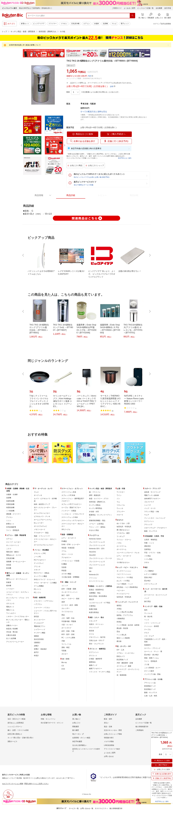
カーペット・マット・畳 (153, 651)
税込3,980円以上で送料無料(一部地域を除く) (35, 8)
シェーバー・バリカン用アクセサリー (45, 612)
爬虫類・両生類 (122, 628)
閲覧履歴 (75, 727)
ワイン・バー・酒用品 (97, 527)
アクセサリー (66, 557)
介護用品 (92, 606)
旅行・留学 (65, 595)
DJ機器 (64, 564)
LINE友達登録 (109, 745)
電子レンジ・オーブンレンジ (16, 579)
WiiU (91, 568)
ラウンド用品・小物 (151, 512)
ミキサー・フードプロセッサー (17, 616)
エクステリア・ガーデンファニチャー (128, 670)
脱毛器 (36, 616)
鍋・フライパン (94, 492)
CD (62, 666)
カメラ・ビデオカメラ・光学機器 (45, 500)
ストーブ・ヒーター (13, 542)
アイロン (9, 517)
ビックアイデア (38, 24)
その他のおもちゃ (123, 562)
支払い (106, 723)
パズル (119, 543)
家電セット (25, 24)
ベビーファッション (124, 574)
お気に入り (76, 723)
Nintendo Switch (95, 539)
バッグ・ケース (150, 508)
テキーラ (120, 515)
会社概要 (159, 8)
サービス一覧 (74, 808)
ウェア (146, 515)
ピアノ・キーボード (68, 538)
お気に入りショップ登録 (113, 734)
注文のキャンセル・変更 (113, 730)
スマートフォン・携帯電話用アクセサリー (72, 500)
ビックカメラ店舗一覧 (145, 8)
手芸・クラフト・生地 (152, 553)
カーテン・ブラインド (152, 648)
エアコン (86, 24)
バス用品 (147, 556)
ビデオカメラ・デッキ (42, 516)
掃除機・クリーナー (13, 514)
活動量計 (37, 642)
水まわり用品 (94, 530)
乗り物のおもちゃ (123, 530)
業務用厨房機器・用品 (97, 520)
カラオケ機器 (66, 574)
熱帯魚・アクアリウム (125, 615)
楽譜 (63, 602)
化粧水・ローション (96, 624)
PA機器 (64, 541)
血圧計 (36, 652)
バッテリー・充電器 (68, 511)
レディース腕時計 (150, 574)
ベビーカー (121, 590)
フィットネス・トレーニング (154, 518)
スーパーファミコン (96, 581)
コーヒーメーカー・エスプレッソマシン (17, 593)
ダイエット (93, 655)
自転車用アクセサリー (152, 499)
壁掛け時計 (148, 577)
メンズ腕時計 (149, 571)
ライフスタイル (67, 612)
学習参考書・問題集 (68, 621)
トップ (4, 31)
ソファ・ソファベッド (152, 623)
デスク (146, 633)
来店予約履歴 (77, 741)
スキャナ (37, 570)
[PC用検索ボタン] (132, 15)
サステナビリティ (101, 808)
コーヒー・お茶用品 (96, 524)
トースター (10, 589)
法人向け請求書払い (79, 745)
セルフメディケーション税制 (12, 784)
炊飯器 (8, 582)
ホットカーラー (39, 620)
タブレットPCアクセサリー (71, 504)
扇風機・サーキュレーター (16, 562)
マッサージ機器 (39, 633)
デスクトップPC (40, 553)
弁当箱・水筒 (94, 512)
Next (152, 53)
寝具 (145, 610)
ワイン (119, 495)
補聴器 (36, 636)
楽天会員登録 (166, 24)
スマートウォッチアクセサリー (72, 520)
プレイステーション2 (97, 565)
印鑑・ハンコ (149, 543)
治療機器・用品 (94, 593)
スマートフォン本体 (68, 492)
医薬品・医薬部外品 (96, 590)
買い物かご (76, 719)
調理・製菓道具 (94, 495)
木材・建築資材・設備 (125, 663)
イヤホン (64, 24)
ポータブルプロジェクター (43, 545)
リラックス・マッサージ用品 (99, 672)
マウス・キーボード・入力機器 (45, 583)
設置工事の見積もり (15, 734)
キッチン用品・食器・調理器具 (23, 31)
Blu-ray (64, 662)
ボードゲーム (121, 549)
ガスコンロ (10, 603)
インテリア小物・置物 (152, 674)
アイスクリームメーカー (15, 642)
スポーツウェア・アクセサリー (155, 528)
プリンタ (37, 566)
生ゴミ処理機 (11, 638)
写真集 (63, 651)
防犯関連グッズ (150, 686)
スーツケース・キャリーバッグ (155, 595)
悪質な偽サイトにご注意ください (36, 784)
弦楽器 (63, 567)
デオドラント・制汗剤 (97, 637)
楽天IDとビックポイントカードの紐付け (86, 750)
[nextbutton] (149, 255)
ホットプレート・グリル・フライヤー (17, 599)
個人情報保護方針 (141, 727)
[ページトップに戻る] (169, 479)
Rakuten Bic (12, 15)
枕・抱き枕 (148, 616)
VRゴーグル (65, 529)
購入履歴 (75, 730)
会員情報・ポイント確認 (81, 738)
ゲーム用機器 (39, 586)
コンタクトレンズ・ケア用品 (99, 603)
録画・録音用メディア (42, 504)
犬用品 (119, 609)
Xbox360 (92, 555)
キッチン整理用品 (95, 508)
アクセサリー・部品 (41, 533)
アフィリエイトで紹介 (112, 749)
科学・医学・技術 (67, 634)
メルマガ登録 (109, 741)
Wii (90, 571)
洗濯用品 (147, 549)
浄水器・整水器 (12, 632)
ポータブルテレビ (40, 526)
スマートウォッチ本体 (69, 517)
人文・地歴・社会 (67, 618)
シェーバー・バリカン (42, 608)
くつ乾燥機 (10, 511)
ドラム (63, 551)
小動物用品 (121, 618)
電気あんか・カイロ (13, 555)
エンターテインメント (69, 592)
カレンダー (65, 608)
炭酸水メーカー (12, 625)
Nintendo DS (94, 575)
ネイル (91, 634)
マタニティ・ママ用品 (125, 577)
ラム (118, 502)
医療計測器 (93, 609)
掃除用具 (147, 546)
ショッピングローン (15, 727)
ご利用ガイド (117, 8)
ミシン (8, 520)
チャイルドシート (123, 594)
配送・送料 (108, 719)
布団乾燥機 (10, 507)
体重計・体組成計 (40, 649)
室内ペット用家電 (123, 638)
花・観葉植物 (121, 675)
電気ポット (10, 607)
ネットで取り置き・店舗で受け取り (21, 738)
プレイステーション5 (97, 542)
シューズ (147, 505)
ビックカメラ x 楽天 (9, 8)
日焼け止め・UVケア (96, 640)
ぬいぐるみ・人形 (123, 523)
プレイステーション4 (97, 545)
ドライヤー (53, 24)
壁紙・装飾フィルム (151, 658)
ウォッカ (120, 508)
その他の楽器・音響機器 (70, 577)
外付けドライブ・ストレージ (44, 579)
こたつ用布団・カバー (152, 668)
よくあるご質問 (129, 8)
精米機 (8, 586)
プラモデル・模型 (123, 533)
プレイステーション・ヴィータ (100, 558)
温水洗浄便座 (39, 639)
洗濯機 (105, 24)
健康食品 (92, 662)
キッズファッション (124, 571)
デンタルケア (39, 623)
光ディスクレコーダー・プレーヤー (45, 509)
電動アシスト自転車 (151, 495)
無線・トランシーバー (42, 536)
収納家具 (147, 645)
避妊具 (91, 599)
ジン (118, 499)
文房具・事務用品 (150, 540)
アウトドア (148, 525)
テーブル (147, 629)
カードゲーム (121, 546)
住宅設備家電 (11, 527)
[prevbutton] (23, 255)
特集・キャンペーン (48, 719)
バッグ (146, 598)
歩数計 (36, 646)
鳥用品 (119, 622)
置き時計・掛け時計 (151, 655)
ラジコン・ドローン (124, 540)
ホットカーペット (12, 545)
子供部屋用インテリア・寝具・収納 (155, 640)
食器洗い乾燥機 (12, 629)
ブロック (120, 559)
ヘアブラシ (38, 604)
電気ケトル (10, 610)
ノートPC (37, 557)
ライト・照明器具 (12, 530)
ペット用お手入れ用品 (125, 612)
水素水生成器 (11, 635)
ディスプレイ (39, 563)
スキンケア (93, 621)
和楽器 (63, 570)
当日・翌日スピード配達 (16, 719)
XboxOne (92, 552)
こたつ (8, 549)
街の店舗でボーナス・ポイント (52, 723)
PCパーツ (37, 589)
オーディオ (38, 495)
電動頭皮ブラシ (39, 626)
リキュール (121, 505)
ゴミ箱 (146, 664)
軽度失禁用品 (94, 612)
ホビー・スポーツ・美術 (70, 599)
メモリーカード (39, 529)
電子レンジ (125, 24)
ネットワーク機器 (40, 576)
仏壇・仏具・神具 (150, 696)
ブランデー (121, 512)
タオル (146, 562)
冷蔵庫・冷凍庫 (12, 494)
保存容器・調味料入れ (47, 31)
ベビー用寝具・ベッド (125, 584)
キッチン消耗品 (94, 505)
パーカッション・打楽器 (70, 561)
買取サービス (12, 741)
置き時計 (147, 581)
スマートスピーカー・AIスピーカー (45, 540)
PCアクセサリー (40, 560)
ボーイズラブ (66, 628)
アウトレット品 (150, 683)
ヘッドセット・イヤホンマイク (72, 514)
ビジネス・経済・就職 (69, 605)
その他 (62, 31)
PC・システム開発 (68, 638)
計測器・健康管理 (95, 659)
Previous (20, 53)
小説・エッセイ (67, 625)
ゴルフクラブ (149, 502)
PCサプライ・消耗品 (41, 573)
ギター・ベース (67, 554)
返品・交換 (108, 727)
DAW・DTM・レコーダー (70, 544)
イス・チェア (149, 636)
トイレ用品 (148, 559)
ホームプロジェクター (42, 513)
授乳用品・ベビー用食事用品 (127, 587)
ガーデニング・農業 (124, 666)
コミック (64, 586)
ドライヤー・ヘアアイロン (43, 601)
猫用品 (119, 605)
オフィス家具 (149, 671)
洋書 (63, 641)
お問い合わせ (109, 756)
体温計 (36, 655)
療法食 (119, 641)
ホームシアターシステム (43, 520)
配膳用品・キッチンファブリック (100, 516)
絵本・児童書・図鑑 (68, 589)
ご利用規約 (139, 730)
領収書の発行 (109, 738)
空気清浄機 (75, 24)
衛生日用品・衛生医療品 (98, 596)
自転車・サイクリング (152, 492)
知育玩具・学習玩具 (124, 527)
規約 (129, 158)
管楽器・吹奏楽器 (67, 548)
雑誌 (63, 615)
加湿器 (8, 565)
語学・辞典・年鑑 (67, 631)
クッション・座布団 (151, 626)
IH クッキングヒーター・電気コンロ (17, 621)
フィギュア (121, 536)
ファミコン (93, 578)
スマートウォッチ (150, 584)
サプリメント (94, 652)
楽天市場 (167, 8)
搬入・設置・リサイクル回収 (18, 730)
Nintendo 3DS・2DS (96, 549)
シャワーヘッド (39, 629)
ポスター (64, 654)
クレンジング (94, 627)
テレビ (114, 24)
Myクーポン (76, 734)
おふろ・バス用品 (123, 581)
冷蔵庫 (96, 24)
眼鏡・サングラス (150, 531)
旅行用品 (147, 601)
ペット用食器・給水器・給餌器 (128, 625)
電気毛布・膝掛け (12, 552)
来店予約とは (122, 158)
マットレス (148, 613)
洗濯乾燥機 (10, 501)
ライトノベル (66, 644)
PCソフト (37, 592)
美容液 (91, 631)
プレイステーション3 (97, 562)
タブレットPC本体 (68, 495)
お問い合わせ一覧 (86, 808)
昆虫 (118, 631)
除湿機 (8, 568)
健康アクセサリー (95, 668)
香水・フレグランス (96, 644)
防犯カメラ (121, 656)
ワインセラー (11, 613)
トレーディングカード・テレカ (128, 553)
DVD (63, 669)
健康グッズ (93, 665)
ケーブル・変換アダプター (71, 507)
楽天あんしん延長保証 (16, 723)
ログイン (156, 24)
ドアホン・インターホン (125, 653)
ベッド (146, 620)
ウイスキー (121, 492)
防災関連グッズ (122, 660)
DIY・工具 (120, 650)
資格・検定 (65, 647)
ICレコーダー (39, 523)
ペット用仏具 (121, 635)
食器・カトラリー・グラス (99, 499)
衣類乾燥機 (10, 504)
